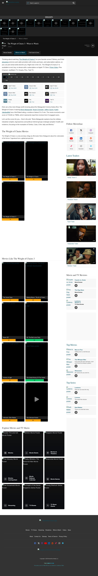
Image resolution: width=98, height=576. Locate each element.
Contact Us (37, 536)
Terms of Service (53, 536)
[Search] (74, 3)
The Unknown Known (32, 417)
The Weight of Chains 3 (9, 38)
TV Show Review (79, 304)
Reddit (90, 140)
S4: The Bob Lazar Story (33, 337)
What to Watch (57, 530)
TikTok (71, 148)
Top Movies (71, 344)
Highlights (49, 17)
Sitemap (44, 536)
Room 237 (6, 337)
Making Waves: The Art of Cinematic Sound (37, 297)
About (31, 536)
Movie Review (78, 282)
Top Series (71, 382)
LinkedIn (81, 140)
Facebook (71, 132)
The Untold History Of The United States (37, 377)
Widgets (91, 148)
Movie (9, 46)
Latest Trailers (72, 155)
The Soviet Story (7, 297)
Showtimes (48, 530)
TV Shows (34, 530)
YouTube (71, 140)
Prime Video (54, 67)
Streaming (41, 530)
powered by (5, 74)
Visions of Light (7, 377)
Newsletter (81, 148)
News (69, 530)
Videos (64, 530)
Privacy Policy (63, 536)
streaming (5, 62)
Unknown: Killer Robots (9, 417)
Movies (28, 530)
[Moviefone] (13, 3)
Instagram (91, 132)
